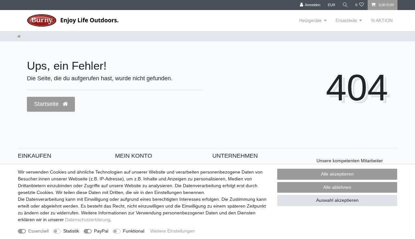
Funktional (133, 230)
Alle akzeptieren (337, 173)
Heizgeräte (310, 20)
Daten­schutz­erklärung (87, 219)
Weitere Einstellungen (172, 230)
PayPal (101, 230)
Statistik (71, 230)
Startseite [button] (47, 104)
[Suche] (345, 5)
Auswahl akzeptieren (337, 200)
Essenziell (38, 230)
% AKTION (382, 20)
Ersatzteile (346, 20)
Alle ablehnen (337, 187)
